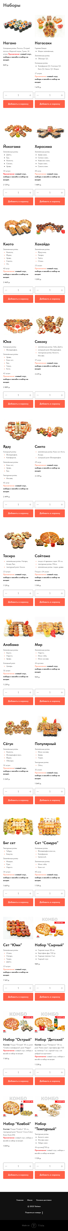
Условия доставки (44, 1200)
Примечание (40, 268)
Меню (29, 1200)
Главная (19, 1200)
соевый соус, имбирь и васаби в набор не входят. (15, 274)
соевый (50, 773)
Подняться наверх (33, 1212)
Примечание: (9, 271)
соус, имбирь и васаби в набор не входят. (47, 776)
